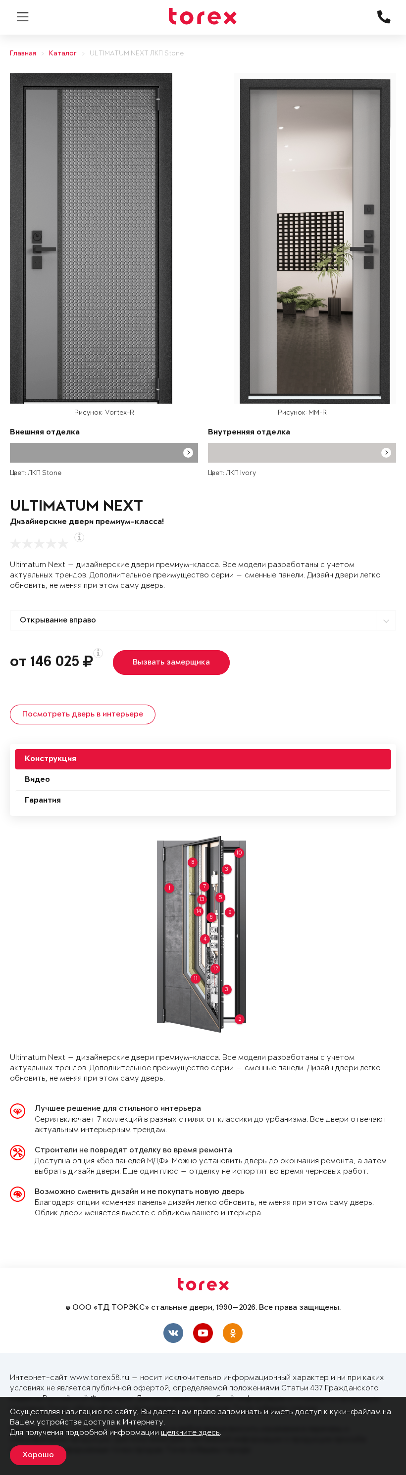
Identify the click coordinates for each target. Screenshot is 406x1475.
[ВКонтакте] (173, 1333)
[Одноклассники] (233, 1333)
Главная (23, 53)
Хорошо (38, 1455)
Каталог (63, 53)
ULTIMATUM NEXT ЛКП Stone (137, 53)
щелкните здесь (190, 1432)
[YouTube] (203, 1333)
